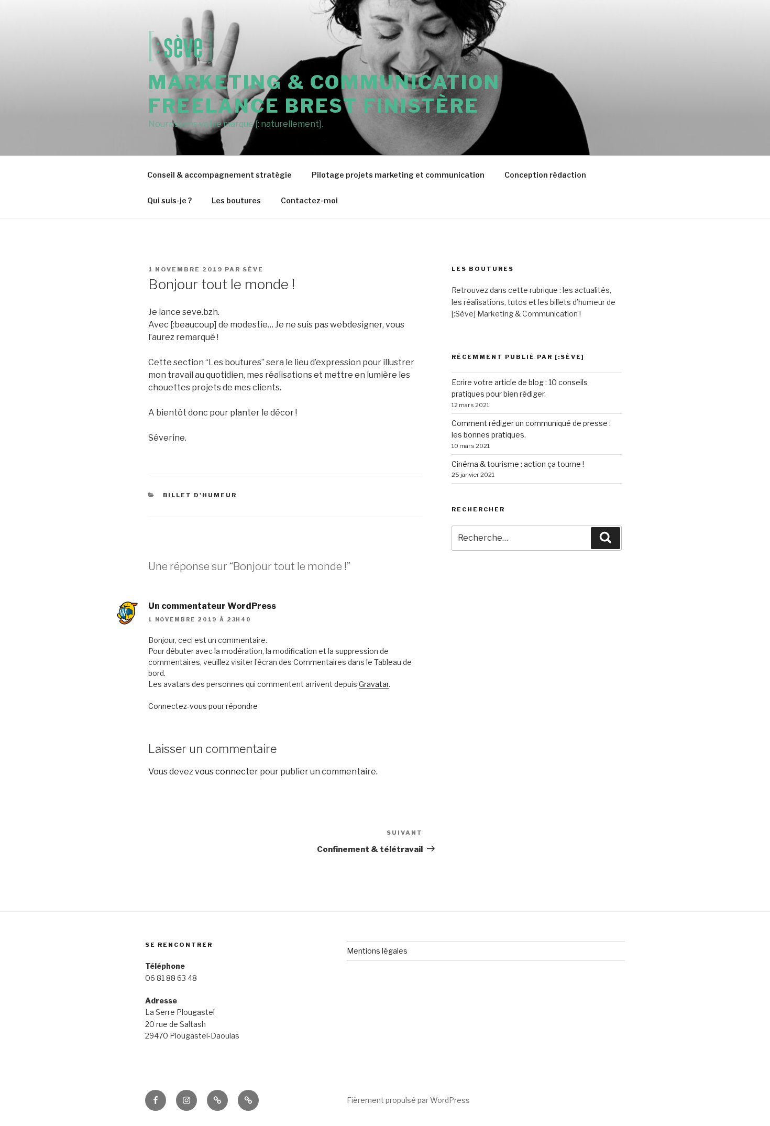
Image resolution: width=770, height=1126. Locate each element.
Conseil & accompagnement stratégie (219, 174)
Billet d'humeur (200, 495)
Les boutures (236, 200)
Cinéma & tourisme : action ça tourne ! (518, 464)
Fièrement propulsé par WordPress (408, 1100)
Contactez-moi (309, 200)
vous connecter (226, 772)
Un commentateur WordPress (212, 606)
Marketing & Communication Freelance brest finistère (324, 94)
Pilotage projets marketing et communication (398, 174)
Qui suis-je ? (169, 200)
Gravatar (374, 684)
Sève (253, 269)
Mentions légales (377, 950)
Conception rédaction (545, 174)
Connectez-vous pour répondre (203, 706)
